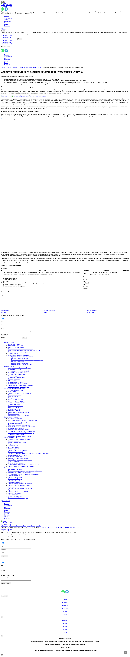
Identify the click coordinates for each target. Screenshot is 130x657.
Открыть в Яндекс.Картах (49, 527)
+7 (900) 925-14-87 (6, 6)
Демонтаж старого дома (15, 469)
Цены (6, 24)
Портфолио (7, 21)
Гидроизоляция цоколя (14, 482)
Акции (6, 516)
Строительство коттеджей (15, 477)
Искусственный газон (14, 395)
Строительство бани (14, 480)
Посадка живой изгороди (15, 399)
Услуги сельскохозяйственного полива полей (21, 431)
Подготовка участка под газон (17, 442)
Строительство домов (14, 490)
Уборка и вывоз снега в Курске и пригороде (21, 466)
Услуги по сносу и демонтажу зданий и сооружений (23, 474)
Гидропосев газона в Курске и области (19, 393)
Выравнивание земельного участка (18, 412)
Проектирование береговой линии (21, 364)
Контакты (7, 26)
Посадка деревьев (13, 396)
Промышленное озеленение (16, 401)
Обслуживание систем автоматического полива (22, 420)
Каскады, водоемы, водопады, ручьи (19, 425)
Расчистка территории (14, 376)
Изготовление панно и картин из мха (19, 415)
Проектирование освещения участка (19, 352)
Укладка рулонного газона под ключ (19, 439)
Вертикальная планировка (5, 311)
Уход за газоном (12, 444)
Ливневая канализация (15, 423)
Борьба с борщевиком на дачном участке (20, 460)
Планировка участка (14, 344)
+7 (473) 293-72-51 (6, 5)
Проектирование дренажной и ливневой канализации (24, 350)
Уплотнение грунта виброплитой (18, 372)
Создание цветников (14, 404)
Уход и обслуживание (10, 437)
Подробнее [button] (4, 268)
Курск (3, 1)
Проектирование (9, 342)
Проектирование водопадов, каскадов (22, 356)
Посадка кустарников (14, 398)
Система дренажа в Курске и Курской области (22, 422)
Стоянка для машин (14, 379)
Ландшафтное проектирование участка (30, 67)
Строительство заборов (15, 493)
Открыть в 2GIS (76, 527)
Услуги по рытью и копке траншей (18, 371)
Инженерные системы (11, 417)
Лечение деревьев (13, 447)
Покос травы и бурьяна (15, 456)
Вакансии (7, 512)
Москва (65, 599)
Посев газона (12, 391)
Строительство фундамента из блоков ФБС (21, 488)
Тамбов (65, 614)
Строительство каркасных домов (18, 491)
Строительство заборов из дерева (18, 498)
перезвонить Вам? (6, 43)
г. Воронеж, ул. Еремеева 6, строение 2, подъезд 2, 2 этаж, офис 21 (21, 526)
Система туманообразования (16, 434)
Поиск (19, 39)
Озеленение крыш (13, 414)
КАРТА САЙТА (6, 530)
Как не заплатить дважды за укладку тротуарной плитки (25, 471)
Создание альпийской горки (16, 402)
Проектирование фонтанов (19, 363)
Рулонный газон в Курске (15, 390)
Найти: (3, 337)
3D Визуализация (13, 353)
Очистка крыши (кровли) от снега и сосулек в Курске (24, 464)
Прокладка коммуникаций (16, 428)
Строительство (8, 468)
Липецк (65, 611)
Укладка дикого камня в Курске (17, 383)
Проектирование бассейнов (19, 358)
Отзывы (6, 23)
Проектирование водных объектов (18, 355)
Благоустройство (9, 366)
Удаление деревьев (13, 448)
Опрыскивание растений (15, 452)
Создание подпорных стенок (16, 377)
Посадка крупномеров (14, 409)
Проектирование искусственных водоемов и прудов (27, 360)
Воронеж (65, 605)
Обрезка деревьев (13, 445)
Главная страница (6, 67)
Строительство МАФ (14, 475)
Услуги (6, 19)
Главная (6, 16)
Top (125, 652)
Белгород (65, 602)
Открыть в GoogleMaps (64, 527)
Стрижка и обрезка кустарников (17, 450)
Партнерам (7, 515)
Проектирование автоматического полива (20, 349)
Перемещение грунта (14, 369)
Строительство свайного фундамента (19, 485)
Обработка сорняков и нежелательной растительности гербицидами (28, 453)
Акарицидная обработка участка (17, 455)
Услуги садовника (13, 441)
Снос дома (11, 487)
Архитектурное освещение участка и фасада (21, 426)
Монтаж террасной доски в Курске (18, 387)
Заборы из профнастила (15, 496)
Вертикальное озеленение (15, 406)
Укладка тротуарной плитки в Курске (19, 368)
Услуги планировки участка (16, 374)
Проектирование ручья (18, 361)
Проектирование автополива (92, 311)
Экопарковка (12, 380)
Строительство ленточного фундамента (20, 483)
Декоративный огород (14, 407)
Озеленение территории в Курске (14, 388)
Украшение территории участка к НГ (19, 429)
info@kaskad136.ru (6, 529)
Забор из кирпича (13, 494)
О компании (8, 18)
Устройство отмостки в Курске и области (20, 385)
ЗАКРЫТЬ (4, 596)
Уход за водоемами (13, 461)
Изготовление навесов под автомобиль (19, 472)
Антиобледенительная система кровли (19, 436)
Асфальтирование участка (16, 382)
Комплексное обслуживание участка (19, 458)
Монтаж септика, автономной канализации (21, 433)
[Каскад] (3, 3)
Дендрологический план (15, 345)
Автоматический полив (15, 418)
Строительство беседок (15, 479)
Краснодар (65, 608)
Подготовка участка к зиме (16, 463)
